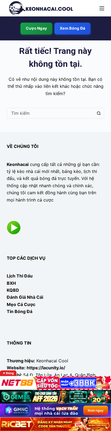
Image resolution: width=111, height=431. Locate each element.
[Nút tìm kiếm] (98, 113)
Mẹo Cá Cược (21, 304)
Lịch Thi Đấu (20, 276)
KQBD (13, 290)
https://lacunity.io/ (46, 367)
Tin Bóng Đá (19, 311)
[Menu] (101, 8)
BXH (11, 283)
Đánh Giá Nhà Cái (25, 297)
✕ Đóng (8, 373)
